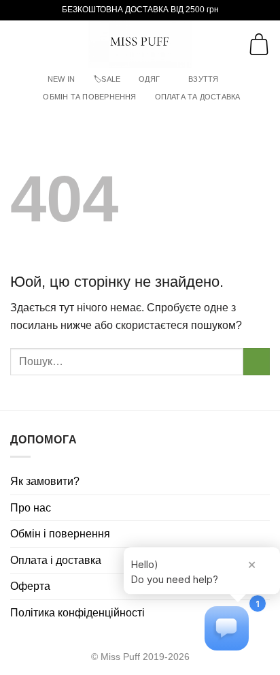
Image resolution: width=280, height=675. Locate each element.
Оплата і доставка (55, 560)
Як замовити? (45, 481)
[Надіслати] (256, 361)
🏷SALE (106, 79)
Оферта (30, 586)
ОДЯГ (149, 79)
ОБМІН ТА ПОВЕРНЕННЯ (89, 97)
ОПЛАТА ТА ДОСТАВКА (198, 97)
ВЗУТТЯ (203, 79)
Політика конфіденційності (77, 612)
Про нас (30, 508)
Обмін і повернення (60, 533)
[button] (18, 44)
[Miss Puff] (140, 44)
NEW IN (61, 79)
